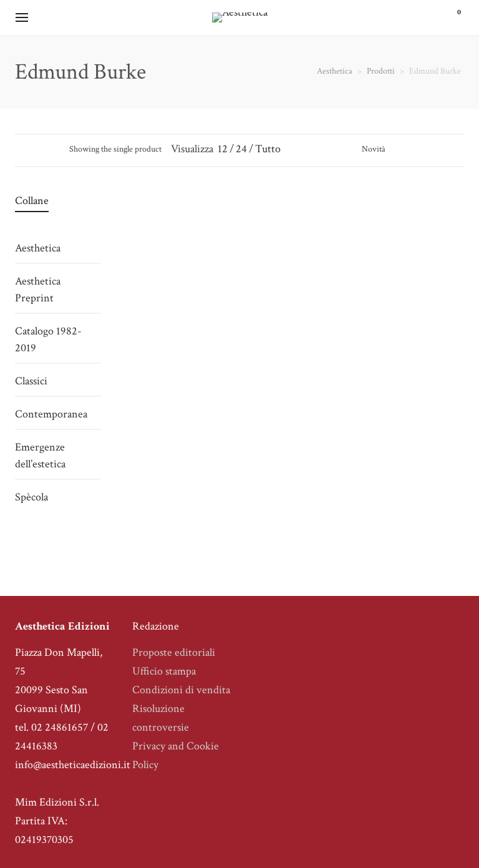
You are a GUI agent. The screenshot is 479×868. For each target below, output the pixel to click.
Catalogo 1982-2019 (48, 339)
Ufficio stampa (164, 671)
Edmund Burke (166, 317)
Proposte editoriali (173, 652)
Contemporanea (51, 414)
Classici (166, 385)
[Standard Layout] (21, 148)
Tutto (268, 149)
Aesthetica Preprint (37, 289)
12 (223, 149)
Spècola (31, 497)
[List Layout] (38, 148)
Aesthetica (37, 248)
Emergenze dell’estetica (40, 455)
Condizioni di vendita (181, 690)
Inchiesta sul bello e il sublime (166, 352)
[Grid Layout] (54, 148)
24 (241, 149)
